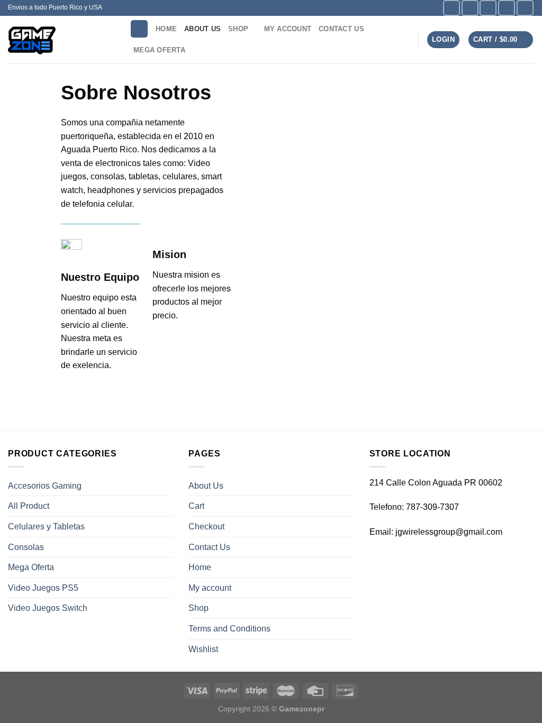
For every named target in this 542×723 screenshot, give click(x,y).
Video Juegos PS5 (43, 587)
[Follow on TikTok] (488, 7)
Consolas (26, 547)
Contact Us (341, 29)
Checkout (206, 526)
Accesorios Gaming (45, 485)
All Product (28, 505)
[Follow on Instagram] (470, 7)
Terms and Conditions (229, 628)
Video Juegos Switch (47, 607)
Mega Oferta (159, 50)
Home (166, 29)
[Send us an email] (506, 7)
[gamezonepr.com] (61, 39)
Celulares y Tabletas (46, 526)
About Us (202, 29)
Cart (196, 505)
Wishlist (203, 649)
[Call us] (525, 7)
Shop (238, 29)
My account (288, 29)
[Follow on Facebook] (451, 7)
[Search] (139, 29)
